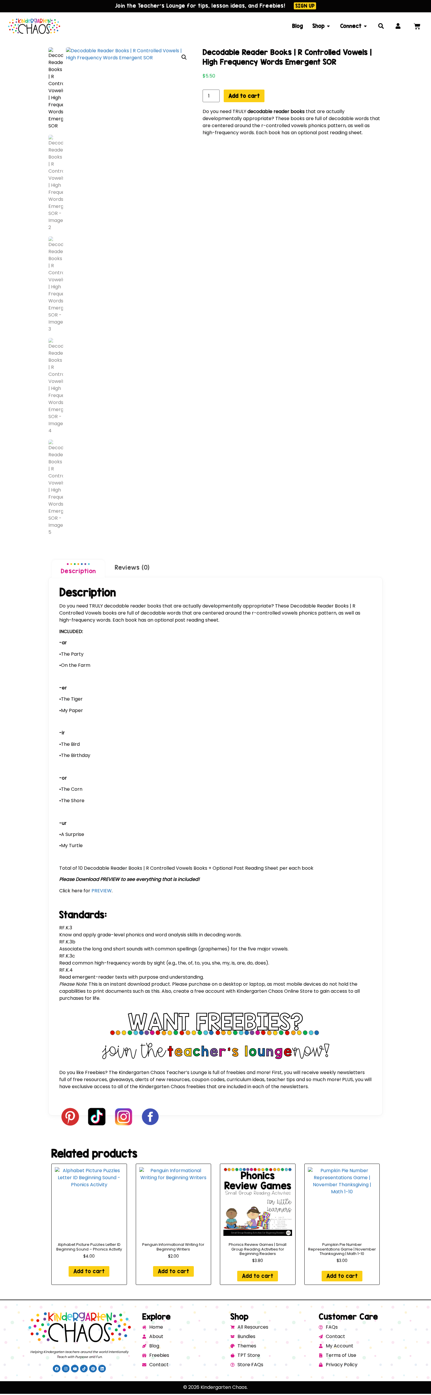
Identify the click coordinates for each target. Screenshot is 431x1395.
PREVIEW (101, 890)
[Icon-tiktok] (84, 1368)
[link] (215, 927)
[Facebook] (56, 1368)
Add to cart (244, 96)
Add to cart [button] (89, 1271)
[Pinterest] (93, 1368)
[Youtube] (75, 1368)
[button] (184, 57)
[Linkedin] (102, 1368)
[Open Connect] (365, 26)
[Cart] (417, 26)
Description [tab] (78, 570)
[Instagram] (65, 1368)
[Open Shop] (328, 26)
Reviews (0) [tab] (132, 567)
